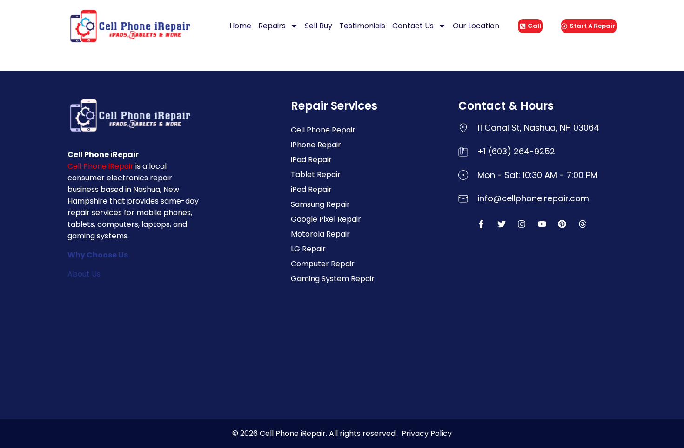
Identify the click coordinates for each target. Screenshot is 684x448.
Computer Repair (323, 263)
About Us (84, 274)
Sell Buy (318, 25)
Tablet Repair (316, 174)
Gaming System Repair (333, 278)
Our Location (476, 25)
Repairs (272, 25)
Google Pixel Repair (326, 219)
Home (240, 25)
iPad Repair (311, 159)
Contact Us (413, 25)
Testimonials (362, 25)
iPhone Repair (316, 144)
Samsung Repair (320, 204)
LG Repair (308, 249)
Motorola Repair (320, 234)
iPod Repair (311, 189)
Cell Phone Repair (323, 130)
